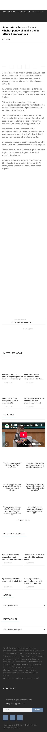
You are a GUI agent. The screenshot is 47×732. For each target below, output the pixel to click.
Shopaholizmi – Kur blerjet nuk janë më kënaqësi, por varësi (27, 12)
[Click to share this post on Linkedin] (35, 67)
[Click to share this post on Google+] (27, 67)
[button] (12, 459)
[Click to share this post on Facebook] (12, 67)
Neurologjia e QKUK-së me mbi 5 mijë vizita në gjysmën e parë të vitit (34, 400)
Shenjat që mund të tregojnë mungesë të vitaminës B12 (10, 400)
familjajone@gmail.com (15, 704)
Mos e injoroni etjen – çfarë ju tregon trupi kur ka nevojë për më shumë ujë (12, 376)
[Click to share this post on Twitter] (20, 67)
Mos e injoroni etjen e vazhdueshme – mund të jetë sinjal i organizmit (33, 581)
